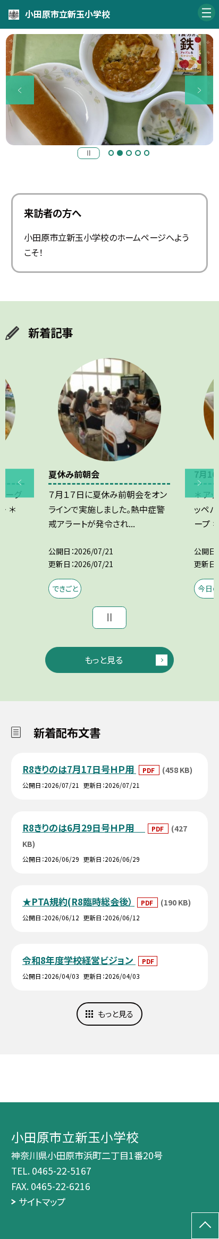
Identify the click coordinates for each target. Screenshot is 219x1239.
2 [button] (120, 153)
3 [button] (129, 153)
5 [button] (147, 153)
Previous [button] (20, 90)
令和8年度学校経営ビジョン (79, 960)
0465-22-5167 (61, 1170)
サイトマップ (42, 1201)
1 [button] (111, 153)
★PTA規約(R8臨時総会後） (78, 901)
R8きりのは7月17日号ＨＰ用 (79, 769)
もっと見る (104, 659)
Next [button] (199, 90)
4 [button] (138, 153)
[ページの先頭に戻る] (205, 1225)
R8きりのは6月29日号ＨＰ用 (83, 827)
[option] (110, 89)
